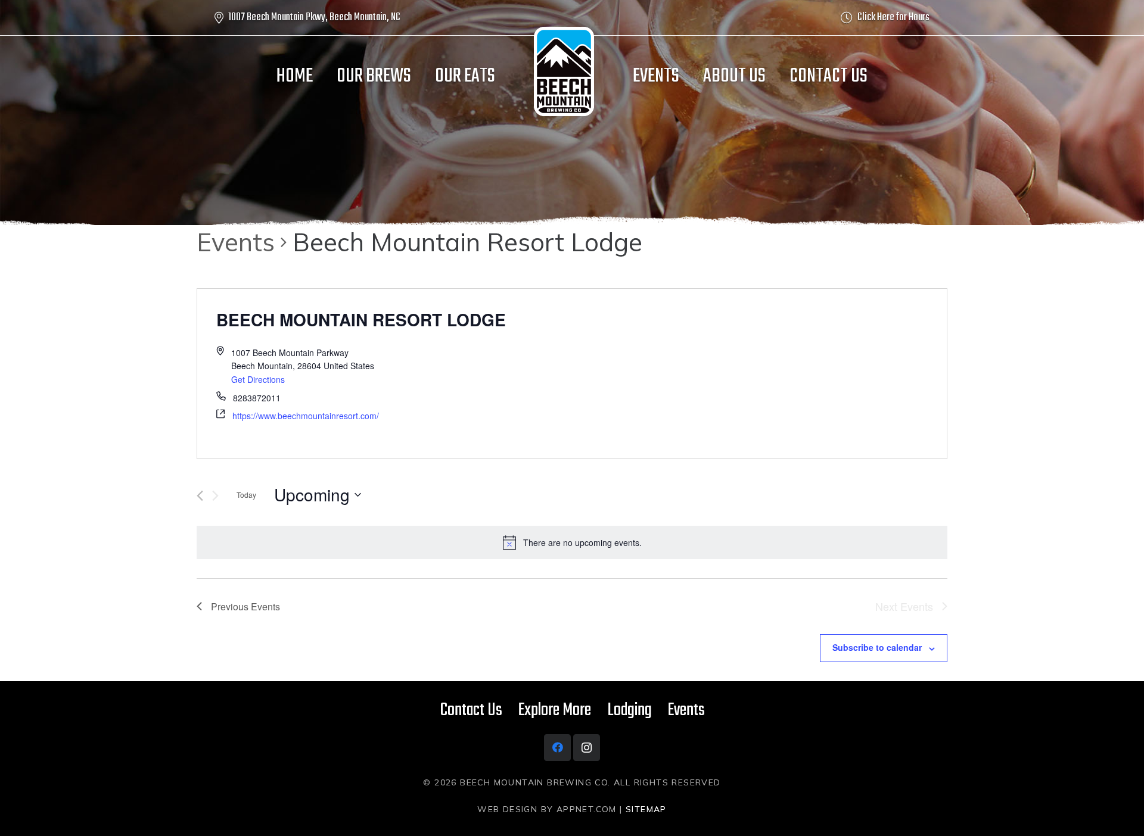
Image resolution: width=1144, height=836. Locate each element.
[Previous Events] (200, 495)
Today (246, 494)
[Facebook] (557, 747)
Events (236, 242)
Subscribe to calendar (877, 647)
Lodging (629, 710)
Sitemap (646, 809)
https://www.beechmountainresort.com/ (305, 416)
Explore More (554, 710)
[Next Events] (215, 495)
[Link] (564, 71)
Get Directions (258, 379)
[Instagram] (586, 747)
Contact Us (471, 710)
